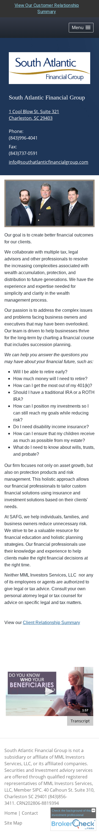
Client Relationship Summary (51, 622)
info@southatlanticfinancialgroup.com (48, 162)
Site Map (13, 823)
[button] (81, 27)
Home (10, 813)
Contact (30, 813)
